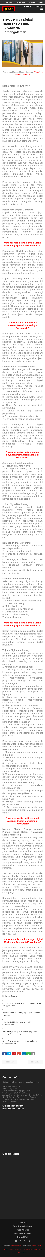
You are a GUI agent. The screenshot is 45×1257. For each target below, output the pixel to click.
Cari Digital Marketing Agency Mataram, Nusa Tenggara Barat (21, 1004)
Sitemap (30, 1253)
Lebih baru (10, 1062)
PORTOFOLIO (20, 2)
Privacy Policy (27, 1249)
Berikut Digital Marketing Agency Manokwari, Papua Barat (21, 1014)
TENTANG (9, 2)
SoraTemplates (16, 1245)
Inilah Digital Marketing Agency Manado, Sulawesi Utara (19, 1023)
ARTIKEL (32, 2)
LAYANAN (38, 6)
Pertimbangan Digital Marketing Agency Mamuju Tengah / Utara (19, 1033)
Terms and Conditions (19, 1253)
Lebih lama (35, 1062)
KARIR (41, 2)
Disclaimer (37, 1249)
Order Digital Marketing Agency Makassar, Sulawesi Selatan (20, 1042)
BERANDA (27, 6)
